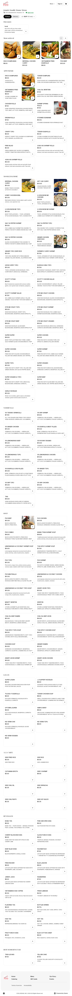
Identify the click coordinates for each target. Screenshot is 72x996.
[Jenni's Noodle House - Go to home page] (6, 3)
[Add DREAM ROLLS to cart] (32, 126)
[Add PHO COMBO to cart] (32, 540)
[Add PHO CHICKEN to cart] (64, 526)
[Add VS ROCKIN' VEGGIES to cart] (64, 449)
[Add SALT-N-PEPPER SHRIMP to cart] (32, 231)
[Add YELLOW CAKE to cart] (64, 963)
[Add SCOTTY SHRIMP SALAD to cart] (32, 301)
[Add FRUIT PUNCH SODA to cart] (32, 941)
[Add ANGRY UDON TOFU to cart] (64, 596)
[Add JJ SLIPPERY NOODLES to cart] (64, 688)
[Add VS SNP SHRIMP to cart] (64, 421)
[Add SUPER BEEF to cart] (64, 385)
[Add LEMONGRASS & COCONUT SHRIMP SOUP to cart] (32, 554)
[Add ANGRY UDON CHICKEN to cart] (64, 666)
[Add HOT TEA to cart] (64, 927)
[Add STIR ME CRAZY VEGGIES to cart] (64, 329)
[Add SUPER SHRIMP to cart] (64, 357)
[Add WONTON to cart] (64, 610)
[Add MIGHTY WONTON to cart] (32, 610)
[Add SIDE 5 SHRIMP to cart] (64, 779)
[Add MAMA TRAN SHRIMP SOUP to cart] (64, 540)
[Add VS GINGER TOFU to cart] (64, 477)
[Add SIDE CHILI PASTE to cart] (32, 807)
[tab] (8, 16)
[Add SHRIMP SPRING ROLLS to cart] (64, 112)
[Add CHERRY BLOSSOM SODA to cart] (32, 843)
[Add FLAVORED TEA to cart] (32, 913)
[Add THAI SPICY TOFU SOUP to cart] (32, 638)
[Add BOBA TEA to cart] (32, 829)
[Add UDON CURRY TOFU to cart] (32, 273)
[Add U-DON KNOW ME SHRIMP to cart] (64, 217)
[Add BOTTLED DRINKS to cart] (64, 913)
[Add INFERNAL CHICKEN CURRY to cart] (37, 56)
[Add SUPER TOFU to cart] (32, 371)
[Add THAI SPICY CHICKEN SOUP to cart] (64, 638)
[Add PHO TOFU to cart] (32, 568)
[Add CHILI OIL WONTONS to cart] (64, 98)
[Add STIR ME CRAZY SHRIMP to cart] (64, 315)
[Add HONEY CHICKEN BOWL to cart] (32, 203)
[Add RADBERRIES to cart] (64, 885)
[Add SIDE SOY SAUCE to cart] (64, 807)
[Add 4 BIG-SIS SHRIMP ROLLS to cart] (32, 168)
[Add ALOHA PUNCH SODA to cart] (64, 843)
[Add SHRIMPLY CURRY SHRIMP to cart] (64, 259)
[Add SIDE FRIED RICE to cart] (32, 765)
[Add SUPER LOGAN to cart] (32, 688)
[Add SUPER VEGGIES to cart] (64, 371)
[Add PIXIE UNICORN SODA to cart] (64, 829)
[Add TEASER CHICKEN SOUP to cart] (64, 702)
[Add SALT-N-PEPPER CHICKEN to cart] (32, 245)
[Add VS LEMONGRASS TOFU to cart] (32, 463)
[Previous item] (61, 38)
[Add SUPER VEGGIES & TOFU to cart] (32, 385)
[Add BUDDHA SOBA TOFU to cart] (64, 273)
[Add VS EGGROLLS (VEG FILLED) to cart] (32, 477)
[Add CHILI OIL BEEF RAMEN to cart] (32, 624)
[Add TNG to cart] (32, 505)
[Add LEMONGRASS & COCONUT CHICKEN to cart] (64, 582)
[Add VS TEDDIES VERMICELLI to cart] (32, 421)
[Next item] (65, 38)
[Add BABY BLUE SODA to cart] (32, 857)
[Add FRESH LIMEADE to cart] (64, 899)
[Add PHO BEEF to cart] (32, 526)
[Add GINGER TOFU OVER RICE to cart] (32, 259)
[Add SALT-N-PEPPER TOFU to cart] (64, 231)
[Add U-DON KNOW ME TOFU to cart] (32, 217)
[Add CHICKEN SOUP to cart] (32, 652)
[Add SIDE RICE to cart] (64, 765)
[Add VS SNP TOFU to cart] (32, 491)
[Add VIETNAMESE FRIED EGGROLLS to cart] (56, 56)
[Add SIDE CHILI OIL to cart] (32, 793)
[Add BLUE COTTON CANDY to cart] (64, 941)
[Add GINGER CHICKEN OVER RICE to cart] (64, 245)
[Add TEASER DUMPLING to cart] (64, 84)
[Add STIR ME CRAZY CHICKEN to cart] (64, 301)
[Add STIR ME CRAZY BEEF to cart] (32, 329)
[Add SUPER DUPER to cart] (32, 343)
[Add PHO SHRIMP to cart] (64, 568)
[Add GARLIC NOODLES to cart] (32, 399)
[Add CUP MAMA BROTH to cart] (32, 779)
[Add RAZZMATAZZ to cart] (64, 857)
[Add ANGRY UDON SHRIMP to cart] (32, 666)
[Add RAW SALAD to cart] (32, 154)
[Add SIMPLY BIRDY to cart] (64, 716)
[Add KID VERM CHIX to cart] (32, 730)
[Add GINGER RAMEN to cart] (64, 652)
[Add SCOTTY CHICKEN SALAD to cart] (64, 287)
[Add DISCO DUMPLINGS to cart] (18, 56)
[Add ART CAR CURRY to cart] (64, 189)
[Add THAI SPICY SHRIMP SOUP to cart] (64, 554)
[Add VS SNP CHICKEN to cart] (64, 491)
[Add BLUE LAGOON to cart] (64, 871)
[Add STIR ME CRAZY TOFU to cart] (32, 315)
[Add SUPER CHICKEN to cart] (64, 343)
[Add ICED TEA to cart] (32, 927)
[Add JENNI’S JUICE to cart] (32, 885)
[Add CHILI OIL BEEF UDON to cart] (64, 624)
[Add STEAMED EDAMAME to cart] (64, 126)
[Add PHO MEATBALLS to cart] (32, 582)
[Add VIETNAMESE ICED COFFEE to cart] (32, 899)
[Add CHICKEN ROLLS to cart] (32, 112)
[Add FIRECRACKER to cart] (32, 871)
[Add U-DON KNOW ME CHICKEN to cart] (64, 203)
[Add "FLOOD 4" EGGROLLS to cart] (32, 702)
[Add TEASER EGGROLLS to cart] (64, 140)
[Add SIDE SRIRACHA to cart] (64, 793)
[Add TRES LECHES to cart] (32, 963)
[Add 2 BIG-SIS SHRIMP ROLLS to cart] (64, 154)
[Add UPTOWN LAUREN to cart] (32, 716)
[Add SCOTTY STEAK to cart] (32, 287)
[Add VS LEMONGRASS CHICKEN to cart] (64, 463)
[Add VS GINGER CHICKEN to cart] (32, 435)
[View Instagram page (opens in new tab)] (4, 993)
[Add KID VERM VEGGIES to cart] (32, 744)
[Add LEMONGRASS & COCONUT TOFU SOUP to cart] (32, 596)
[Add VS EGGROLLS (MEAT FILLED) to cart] (64, 435)
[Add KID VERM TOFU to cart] (64, 730)
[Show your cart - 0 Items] (66, 4)
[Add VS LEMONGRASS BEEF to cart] (32, 449)
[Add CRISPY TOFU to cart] (32, 140)
